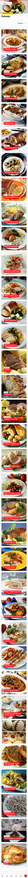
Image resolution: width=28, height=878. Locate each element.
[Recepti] (11, 876)
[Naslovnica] (2, 876)
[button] (16, 876)
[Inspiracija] (7, 876)
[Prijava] (25, 876)
